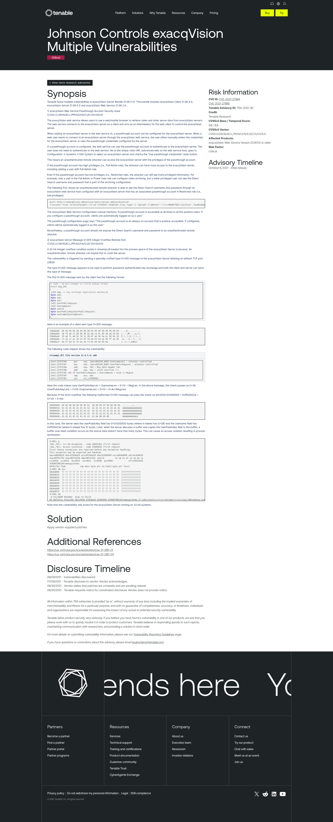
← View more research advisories (69, 82)
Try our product (243, 742)
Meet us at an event (246, 755)
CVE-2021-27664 (229, 99)
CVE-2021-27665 (219, 103)
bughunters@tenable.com (148, 642)
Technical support (121, 742)
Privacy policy (55, 793)
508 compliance (141, 793)
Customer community (123, 761)
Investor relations (182, 755)
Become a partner (58, 736)
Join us (238, 761)
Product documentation (124, 755)
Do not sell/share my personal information (92, 793)
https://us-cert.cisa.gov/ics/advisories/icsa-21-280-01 (80, 550)
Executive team (181, 742)
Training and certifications (126, 749)
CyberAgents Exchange (124, 774)
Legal (124, 793)
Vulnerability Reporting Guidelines (154, 634)
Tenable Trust (118, 768)
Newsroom (179, 749)
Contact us (241, 736)
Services (115, 736)
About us (177, 736)
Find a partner (56, 742)
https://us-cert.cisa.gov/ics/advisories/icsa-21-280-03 (80, 554)
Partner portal (55, 749)
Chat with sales (243, 749)
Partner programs (58, 755)
